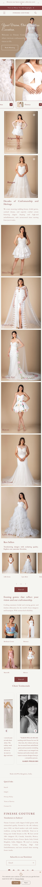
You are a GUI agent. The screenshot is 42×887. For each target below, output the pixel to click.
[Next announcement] (38, 3)
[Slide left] (16, 584)
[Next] (35, 731)
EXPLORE (11, 149)
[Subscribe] (33, 862)
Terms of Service (9, 801)
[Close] (40, 872)
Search (6, 787)
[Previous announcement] (4, 3)
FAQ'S (6, 792)
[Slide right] (25, 584)
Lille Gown (7, 577)
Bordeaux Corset (9, 641)
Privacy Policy (8, 797)
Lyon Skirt (25, 577)
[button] (4, 13)
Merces (25, 672)
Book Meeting (10, 48)
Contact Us (7, 806)
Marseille (6, 672)
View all (21, 589)
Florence (26, 641)
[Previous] (6, 731)
